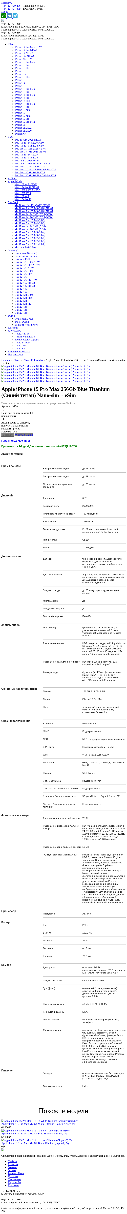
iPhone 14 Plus (22, 100)
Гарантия (13, 1164)
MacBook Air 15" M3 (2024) (30, 235)
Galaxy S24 (21, 300)
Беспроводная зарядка (27, 339)
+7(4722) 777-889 (11, 8)
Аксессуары (14, 330)
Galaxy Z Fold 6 (23, 259)
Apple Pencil (21, 345)
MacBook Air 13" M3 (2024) (30, 232)
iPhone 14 (20, 83)
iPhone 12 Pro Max (25, 121)
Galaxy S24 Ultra (24, 294)
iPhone (11, 44)
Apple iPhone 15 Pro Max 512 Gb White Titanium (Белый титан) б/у (38, 1124)
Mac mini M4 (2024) (25, 247)
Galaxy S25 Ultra (24, 271)
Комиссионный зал (19, 351)
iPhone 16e (20, 74)
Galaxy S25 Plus (23, 274)
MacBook (13, 202)
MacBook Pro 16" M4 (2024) (30, 229)
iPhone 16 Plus (22, 68)
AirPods (12, 178)
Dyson (11, 315)
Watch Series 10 (23, 199)
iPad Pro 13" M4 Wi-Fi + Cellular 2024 (35, 175)
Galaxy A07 (21, 291)
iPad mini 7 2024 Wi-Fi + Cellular (32, 163)
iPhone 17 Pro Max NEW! (28, 47)
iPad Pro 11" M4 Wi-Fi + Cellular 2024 (35, 169)
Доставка (13, 1176)
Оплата (12, 1170)
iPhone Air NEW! (24, 59)
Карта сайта (14, 1182)
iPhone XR (20, 133)
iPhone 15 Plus (22, 77)
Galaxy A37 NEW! (25, 285)
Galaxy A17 (21, 288)
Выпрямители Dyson (26, 324)
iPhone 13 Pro (22, 106)
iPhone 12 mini (22, 115)
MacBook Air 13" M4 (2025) (30, 220)
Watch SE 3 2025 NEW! (28, 190)
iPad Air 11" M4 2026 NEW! (30, 142)
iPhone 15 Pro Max (25, 89)
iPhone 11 (20, 124)
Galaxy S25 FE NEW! (26, 279)
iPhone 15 (20, 80)
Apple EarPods (22, 342)
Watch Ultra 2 (22, 196)
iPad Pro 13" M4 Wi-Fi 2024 (30, 172)
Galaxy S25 (21, 276)
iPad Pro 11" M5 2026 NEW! (30, 148)
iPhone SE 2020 (23, 130)
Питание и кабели (25, 336)
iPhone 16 (20, 71)
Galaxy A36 (21, 306)
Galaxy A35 (21, 309)
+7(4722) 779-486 (11, 5)
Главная (5, 360)
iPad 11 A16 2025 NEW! (28, 139)
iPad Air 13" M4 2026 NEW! (30, 145)
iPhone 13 (20, 86)
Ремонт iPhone (16, 1173)
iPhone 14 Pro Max (25, 94)
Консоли (13, 327)
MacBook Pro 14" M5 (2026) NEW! (34, 214)
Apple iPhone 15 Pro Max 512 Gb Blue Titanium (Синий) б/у (34, 1133)
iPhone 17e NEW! (24, 56)
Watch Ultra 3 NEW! (26, 184)
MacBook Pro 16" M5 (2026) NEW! (34, 217)
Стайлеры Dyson (24, 318)
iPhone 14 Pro (22, 97)
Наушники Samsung (26, 253)
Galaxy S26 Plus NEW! (27, 265)
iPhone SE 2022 (23, 127)
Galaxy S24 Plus (23, 297)
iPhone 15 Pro (22, 92)
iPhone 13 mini (22, 109)
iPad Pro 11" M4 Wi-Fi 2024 (30, 166)
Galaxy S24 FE (23, 303)
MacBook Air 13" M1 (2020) (30, 244)
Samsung (13, 250)
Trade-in (12, 1161)
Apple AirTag (22, 333)
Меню (4, 11)
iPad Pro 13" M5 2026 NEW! (30, 151)
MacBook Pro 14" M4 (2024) (30, 226)
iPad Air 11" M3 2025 (26, 154)
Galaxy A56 (21, 312)
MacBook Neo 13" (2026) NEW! (32, 205)
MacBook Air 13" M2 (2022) (30, 238)
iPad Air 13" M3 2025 (26, 157)
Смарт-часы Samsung (26, 256)
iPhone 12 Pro (22, 118)
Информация (15, 354)
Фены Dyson (22, 321)
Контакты (6, 2)
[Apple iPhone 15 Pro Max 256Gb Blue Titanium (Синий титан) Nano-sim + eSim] (46, 366)
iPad (10, 136)
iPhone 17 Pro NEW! (26, 50)
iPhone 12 (20, 112)
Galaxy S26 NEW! (25, 268)
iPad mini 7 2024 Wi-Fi (27, 160)
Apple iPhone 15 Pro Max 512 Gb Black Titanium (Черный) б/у (35, 1143)
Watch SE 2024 (23, 193)
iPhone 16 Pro (22, 65)
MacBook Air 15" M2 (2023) (30, 241)
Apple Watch (15, 181)
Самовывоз (14, 1179)
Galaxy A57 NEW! (25, 282)
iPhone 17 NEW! (24, 53)
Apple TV (20, 348)
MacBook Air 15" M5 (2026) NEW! (34, 211)
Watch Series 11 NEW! (27, 187)
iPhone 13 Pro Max (25, 103)
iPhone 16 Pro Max (25, 62)
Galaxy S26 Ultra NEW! (28, 262)
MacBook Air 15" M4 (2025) (30, 223)
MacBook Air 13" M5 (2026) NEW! (34, 208)
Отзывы (12, 1167)
